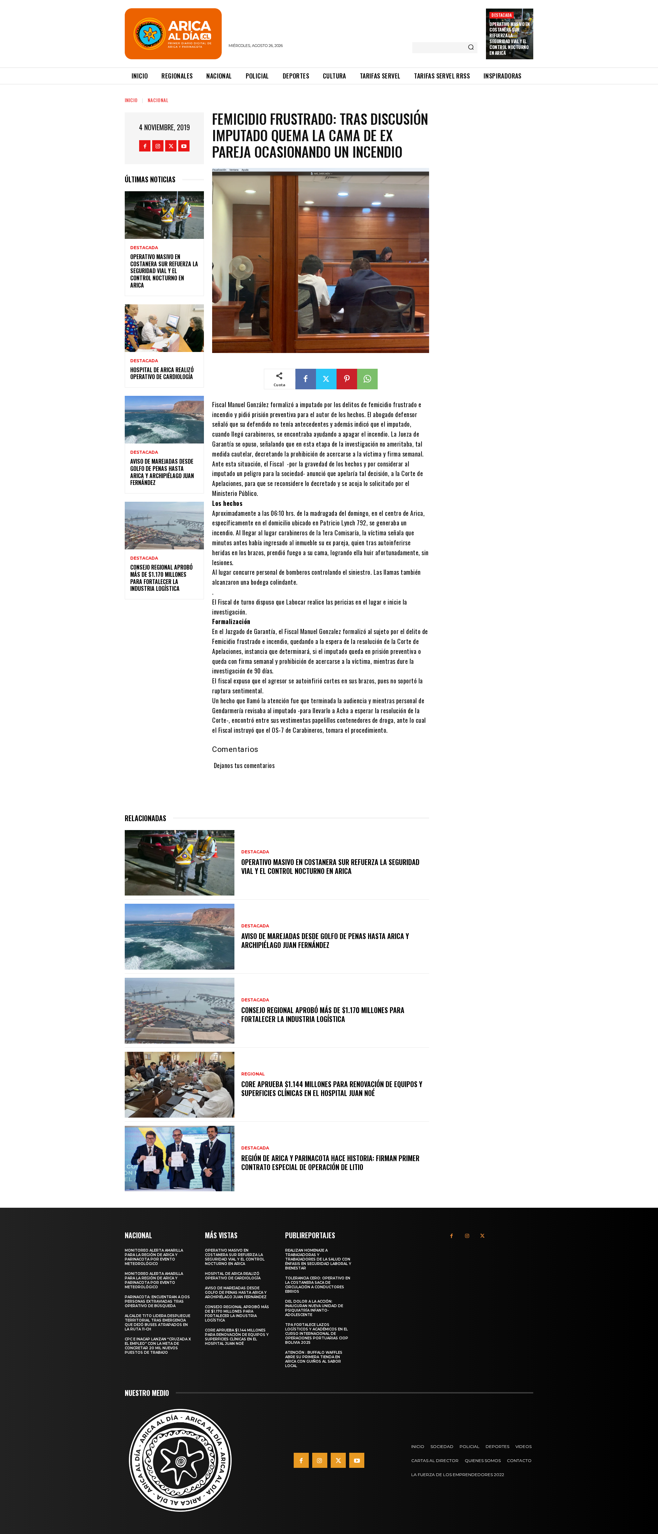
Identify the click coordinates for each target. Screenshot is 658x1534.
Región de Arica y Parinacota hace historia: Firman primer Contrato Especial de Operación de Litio (330, 1162)
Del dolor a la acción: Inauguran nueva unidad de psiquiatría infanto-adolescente (314, 1308)
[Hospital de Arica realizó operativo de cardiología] (164, 328)
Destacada (501, 15)
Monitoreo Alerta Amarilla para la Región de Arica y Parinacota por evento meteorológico (154, 1257)
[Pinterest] (347, 379)
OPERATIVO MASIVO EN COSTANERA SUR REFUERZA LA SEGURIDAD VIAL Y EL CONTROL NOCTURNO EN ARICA (509, 38)
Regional (253, 1074)
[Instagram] (157, 145)
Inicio (131, 100)
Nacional (158, 100)
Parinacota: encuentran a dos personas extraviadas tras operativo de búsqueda (157, 1301)
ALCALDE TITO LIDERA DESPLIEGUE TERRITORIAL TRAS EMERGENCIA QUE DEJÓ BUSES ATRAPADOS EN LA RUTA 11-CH (157, 1322)
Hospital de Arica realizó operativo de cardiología (162, 373)
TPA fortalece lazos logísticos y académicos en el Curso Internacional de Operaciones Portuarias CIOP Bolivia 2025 (316, 1334)
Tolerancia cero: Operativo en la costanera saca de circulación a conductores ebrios (317, 1285)
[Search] (470, 47)
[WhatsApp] (367, 379)
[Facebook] (144, 145)
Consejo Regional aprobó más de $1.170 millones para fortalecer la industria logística (161, 578)
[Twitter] (170, 145)
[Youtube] (184, 145)
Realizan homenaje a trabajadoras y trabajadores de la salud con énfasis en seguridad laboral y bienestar (318, 1259)
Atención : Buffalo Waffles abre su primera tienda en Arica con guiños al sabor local (313, 1359)
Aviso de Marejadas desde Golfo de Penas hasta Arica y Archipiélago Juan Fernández (162, 472)
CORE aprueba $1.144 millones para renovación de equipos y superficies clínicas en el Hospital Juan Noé (331, 1088)
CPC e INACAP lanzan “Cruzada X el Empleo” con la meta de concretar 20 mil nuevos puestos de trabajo (158, 1346)
